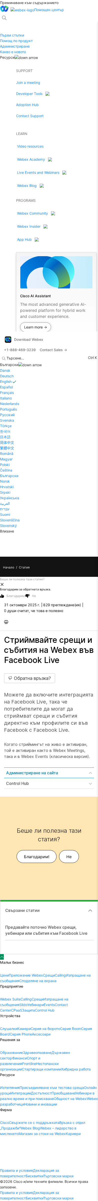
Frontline (29, 1063)
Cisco (4, 1122)
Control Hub (17, 783)
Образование (11, 1052)
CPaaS (16, 1010)
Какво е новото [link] (13, 52)
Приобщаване (63, 1093)
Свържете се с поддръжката (34, 1122)
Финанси (19, 1058)
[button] (49, 584)
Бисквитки (34, 1176)
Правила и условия (16, 1170)
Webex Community (32, 213)
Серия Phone (21, 1034)
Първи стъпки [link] (12, 35)
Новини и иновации (40, 1104)
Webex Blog (27, 185)
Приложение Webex (26, 975)
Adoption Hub (27, 105)
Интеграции (21, 1093)
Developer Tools (29, 93)
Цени (4, 975)
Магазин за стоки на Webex (42, 1133)
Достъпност (41, 1093)
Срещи (49, 975)
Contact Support (29, 116)
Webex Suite (10, 999)
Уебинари (35, 1005)
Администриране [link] (15, 46)
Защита (28, 1010)
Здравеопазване (37, 1052)
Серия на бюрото (45, 1028)
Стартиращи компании (41, 1069)
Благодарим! (16, 596)
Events (49, 1005)
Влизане (7, 531)
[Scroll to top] (2, 957)
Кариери (73, 1133)
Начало (8, 567)
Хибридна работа (76, 1069)
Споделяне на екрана (38, 981)
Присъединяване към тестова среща (52, 1087)
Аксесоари (41, 1034)
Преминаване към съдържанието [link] (29, 3)
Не (34, 596)
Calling (60, 975)
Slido (23, 1005)
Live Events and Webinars (38, 172)
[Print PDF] (7, 621)
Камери (24, 1028)
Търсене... (15, 358)
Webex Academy (31, 159)
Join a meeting (28, 82)
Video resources (30, 146)
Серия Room (70, 1028)
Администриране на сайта (32, 772)
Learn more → (35, 327)
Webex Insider (28, 226)
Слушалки (8, 1028)
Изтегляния (10, 1087)
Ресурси (7, 57)
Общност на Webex (70, 1098)
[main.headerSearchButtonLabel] (4, 16)
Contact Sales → (53, 350)
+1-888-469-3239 (20, 350)
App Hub (24, 239)
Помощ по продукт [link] (16, 41)
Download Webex (28, 339)
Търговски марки (58, 1176)
